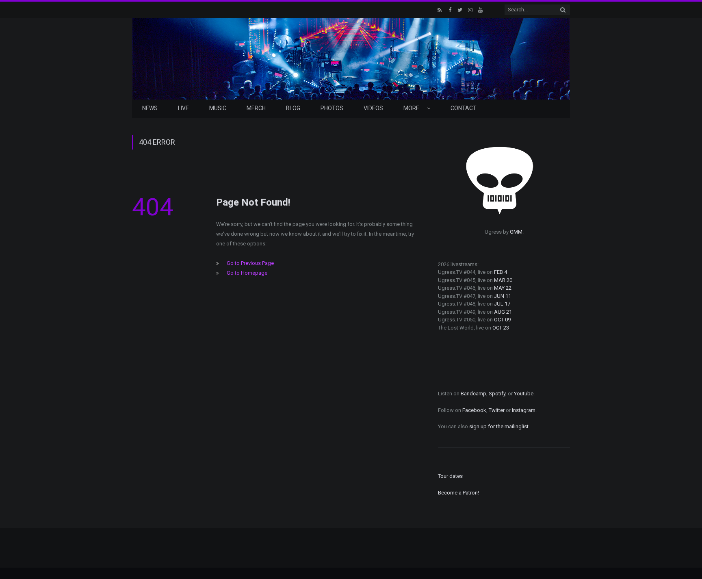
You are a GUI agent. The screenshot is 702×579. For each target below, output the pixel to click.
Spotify (497, 393)
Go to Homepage (247, 273)
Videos (373, 108)
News (150, 108)
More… (413, 108)
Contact (464, 108)
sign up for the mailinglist (499, 426)
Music (217, 108)
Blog (293, 108)
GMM (516, 232)
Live (183, 108)
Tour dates (450, 476)
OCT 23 (500, 328)
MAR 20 (503, 280)
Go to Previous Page (250, 263)
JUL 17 (502, 304)
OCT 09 (502, 320)
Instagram (523, 410)
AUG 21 (503, 312)
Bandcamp (473, 393)
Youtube (523, 393)
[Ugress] (351, 58)
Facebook (474, 410)
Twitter (497, 410)
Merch (256, 108)
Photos (332, 108)
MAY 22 (502, 288)
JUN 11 (502, 296)
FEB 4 (500, 272)
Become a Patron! (458, 493)
